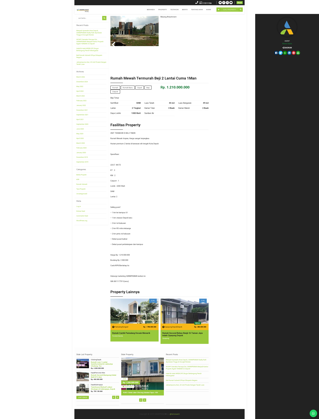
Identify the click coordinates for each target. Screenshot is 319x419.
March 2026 (80, 77)
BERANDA (151, 9)
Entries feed (80, 211)
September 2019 (82, 162)
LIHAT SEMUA (82, 397)
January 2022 (81, 105)
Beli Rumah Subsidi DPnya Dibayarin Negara (181, 380)
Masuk (240, 2)
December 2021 (82, 110)
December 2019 (82, 157)
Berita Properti (81, 175)
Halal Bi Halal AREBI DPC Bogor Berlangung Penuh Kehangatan (87, 49)
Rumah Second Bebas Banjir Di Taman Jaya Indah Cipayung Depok (182, 334)
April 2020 (80, 138)
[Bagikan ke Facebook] (276, 53)
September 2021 (82, 115)
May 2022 (79, 86)
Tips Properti (80, 189)
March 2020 (80, 143)
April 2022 (80, 91)
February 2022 (81, 101)
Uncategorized (81, 194)
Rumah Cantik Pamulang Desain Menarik (131, 333)
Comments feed (82, 216)
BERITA (185, 9)
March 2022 (80, 96)
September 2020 (82, 124)
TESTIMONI (174, 9)
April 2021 (80, 119)
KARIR (208, 9)
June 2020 (80, 129)
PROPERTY (162, 9)
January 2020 (81, 152)
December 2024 (82, 82)
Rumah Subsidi (81, 184)
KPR (77, 179)
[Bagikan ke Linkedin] (289, 53)
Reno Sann (287, 43)
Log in (78, 206)
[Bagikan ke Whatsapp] (285, 53)
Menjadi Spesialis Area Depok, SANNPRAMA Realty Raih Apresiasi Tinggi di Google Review (89, 33)
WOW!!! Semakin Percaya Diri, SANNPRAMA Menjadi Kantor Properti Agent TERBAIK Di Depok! (89, 41)
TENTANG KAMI (197, 9)
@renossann (175, 414)
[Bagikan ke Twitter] (281, 53)
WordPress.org (81, 221)
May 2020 (79, 134)
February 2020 (81, 148)
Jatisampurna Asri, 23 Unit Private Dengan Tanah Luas (185, 385)
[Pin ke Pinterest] (294, 53)
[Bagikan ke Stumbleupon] (298, 53)
